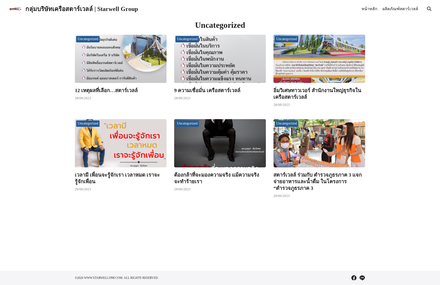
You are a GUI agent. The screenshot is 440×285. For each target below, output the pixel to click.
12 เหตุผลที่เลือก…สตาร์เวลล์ (106, 90)
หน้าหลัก (369, 9)
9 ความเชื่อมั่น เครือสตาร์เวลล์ (207, 90)
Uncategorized (88, 39)
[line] (362, 278)
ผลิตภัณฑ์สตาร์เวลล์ (400, 9)
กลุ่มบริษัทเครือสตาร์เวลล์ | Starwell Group (81, 9)
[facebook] (354, 278)
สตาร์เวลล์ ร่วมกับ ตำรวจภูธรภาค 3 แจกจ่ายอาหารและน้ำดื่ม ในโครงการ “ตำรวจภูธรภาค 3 (317, 181)
